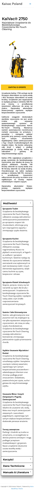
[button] (17, 203)
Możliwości (10, 203)
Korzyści (8, 459)
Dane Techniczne (14, 465)
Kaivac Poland (12, 4)
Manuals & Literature (16, 472)
